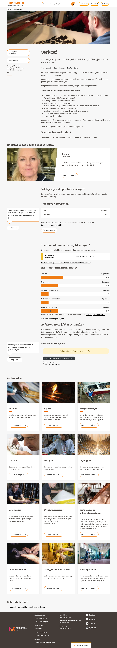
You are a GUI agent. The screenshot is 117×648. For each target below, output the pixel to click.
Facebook (92, 615)
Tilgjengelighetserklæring (42, 635)
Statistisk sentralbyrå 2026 (56, 223)
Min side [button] (93, 4)
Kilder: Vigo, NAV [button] (50, 362)
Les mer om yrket (17, 425)
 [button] (58, 612)
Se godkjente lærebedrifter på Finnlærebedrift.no (58, 358)
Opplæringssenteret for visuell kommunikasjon (27, 607)
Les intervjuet (68, 175)
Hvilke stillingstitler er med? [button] (53, 364)
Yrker (14, 9)
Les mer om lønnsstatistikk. (51, 225)
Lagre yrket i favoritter (13, 53)
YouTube (92, 623)
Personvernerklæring (41, 632)
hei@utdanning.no (65, 628)
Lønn (55, 68)
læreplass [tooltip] (90, 332)
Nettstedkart (38, 628)
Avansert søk (84, 4)
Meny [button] (106, 4)
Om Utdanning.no (40, 615)
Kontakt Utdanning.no (41, 622)
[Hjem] (23, 3)
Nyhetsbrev (92, 628)
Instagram (92, 619)
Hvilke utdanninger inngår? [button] (53, 319)
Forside (9, 9)
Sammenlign (13, 60)
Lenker (76, 68)
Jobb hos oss (39, 625)
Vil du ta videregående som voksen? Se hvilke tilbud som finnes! (65, 263)
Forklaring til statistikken (95, 315)
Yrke (42, 68)
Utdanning (49, 68)
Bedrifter (69, 68)
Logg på (37, 639)
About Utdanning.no (41, 618)
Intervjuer (62, 68)
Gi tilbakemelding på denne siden (45, 642)
